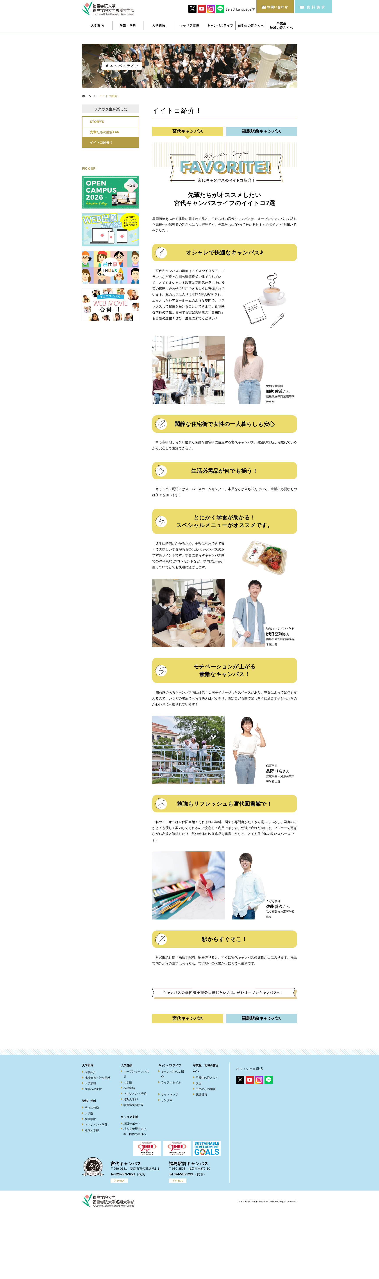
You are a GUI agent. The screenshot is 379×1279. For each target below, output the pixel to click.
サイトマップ (169, 1094)
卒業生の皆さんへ (207, 1077)
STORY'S (97, 121)
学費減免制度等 (133, 1105)
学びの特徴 (92, 1107)
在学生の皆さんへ (251, 25)
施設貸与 (201, 1094)
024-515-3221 (183, 1174)
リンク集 (166, 1100)
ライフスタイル (171, 1082)
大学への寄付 (93, 1089)
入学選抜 (126, 1065)
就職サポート (132, 1123)
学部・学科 (89, 1101)
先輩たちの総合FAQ (105, 132)
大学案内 (87, 1065)
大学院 (89, 1113)
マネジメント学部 (96, 1124)
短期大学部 (92, 1130)
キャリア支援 (129, 1117)
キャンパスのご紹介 (172, 1074)
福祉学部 (90, 1119)
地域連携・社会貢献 (97, 1077)
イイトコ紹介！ (101, 142)
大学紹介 (90, 1072)
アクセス (119, 1180)
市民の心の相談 (206, 1089)
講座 (198, 1083)
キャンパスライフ (169, 1065)
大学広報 (90, 1083)
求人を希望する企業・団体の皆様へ (134, 1131)
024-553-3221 (125, 1174)
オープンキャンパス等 (136, 1074)
